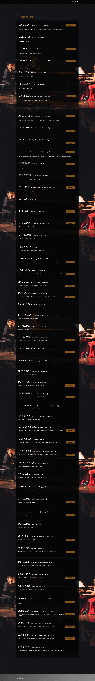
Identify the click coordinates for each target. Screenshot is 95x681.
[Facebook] (74, 1)
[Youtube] (75, 1)
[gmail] (77, 1)
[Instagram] (72, 1)
